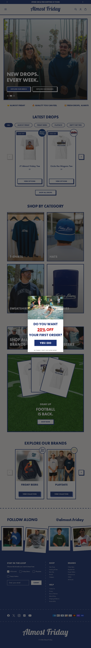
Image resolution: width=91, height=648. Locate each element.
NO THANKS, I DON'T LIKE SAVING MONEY (45, 350)
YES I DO (45, 343)
